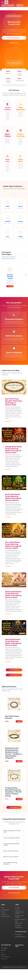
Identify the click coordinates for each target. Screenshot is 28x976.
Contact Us (17, 909)
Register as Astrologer (7, 5)
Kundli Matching (4, 909)
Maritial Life (3, 950)
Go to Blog (17, 907)
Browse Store (13, 807)
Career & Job (4, 958)
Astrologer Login (18, 934)
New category (4, 948)
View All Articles (13, 669)
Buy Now (19, 721)
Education (3, 954)
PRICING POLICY (18, 927)
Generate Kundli (14, 42)
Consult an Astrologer (13, 37)
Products (3, 912)
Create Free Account (14, 892)
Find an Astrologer (14, 887)
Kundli (2, 907)
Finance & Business (5, 956)
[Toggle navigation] (2, 2)
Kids (2, 952)
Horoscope (3, 914)
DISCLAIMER (17, 925)
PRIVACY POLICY (19, 923)
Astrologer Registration (20, 936)
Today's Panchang (5, 916)
